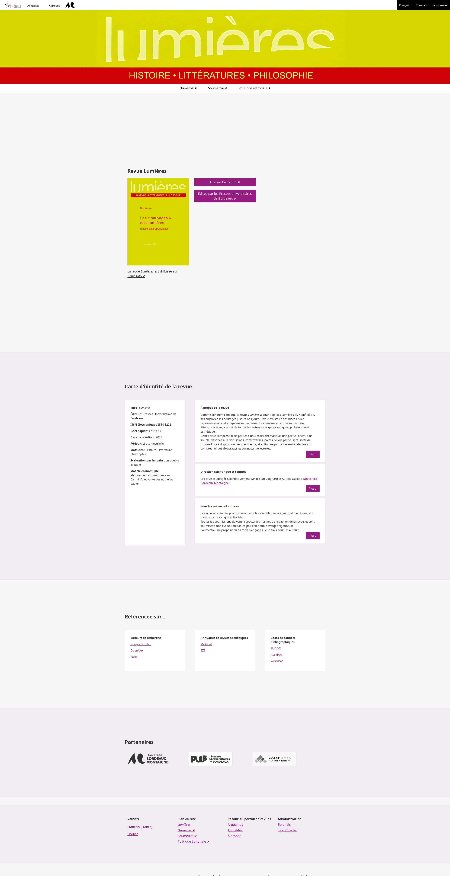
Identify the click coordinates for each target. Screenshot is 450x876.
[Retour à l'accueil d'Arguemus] (13, 5)
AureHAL (276, 655)
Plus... (313, 454)
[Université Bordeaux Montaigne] (148, 759)
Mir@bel (206, 644)
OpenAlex (136, 650)
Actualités (33, 5)
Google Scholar (140, 644)
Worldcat (277, 661)
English (132, 834)
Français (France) (139, 827)
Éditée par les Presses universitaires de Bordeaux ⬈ (225, 195)
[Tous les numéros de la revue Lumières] (158, 221)
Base (133, 657)
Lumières (184, 824)
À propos (54, 5)
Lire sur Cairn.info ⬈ (225, 182)
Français (406, 5)
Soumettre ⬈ (217, 88)
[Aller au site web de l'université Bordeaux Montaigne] (70, 5)
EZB (203, 650)
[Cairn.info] (274, 759)
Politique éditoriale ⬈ (255, 88)
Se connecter (440, 5)
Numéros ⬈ (188, 88)
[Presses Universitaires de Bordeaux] (210, 759)
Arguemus (235, 824)
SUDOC (276, 648)
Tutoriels (421, 5)
